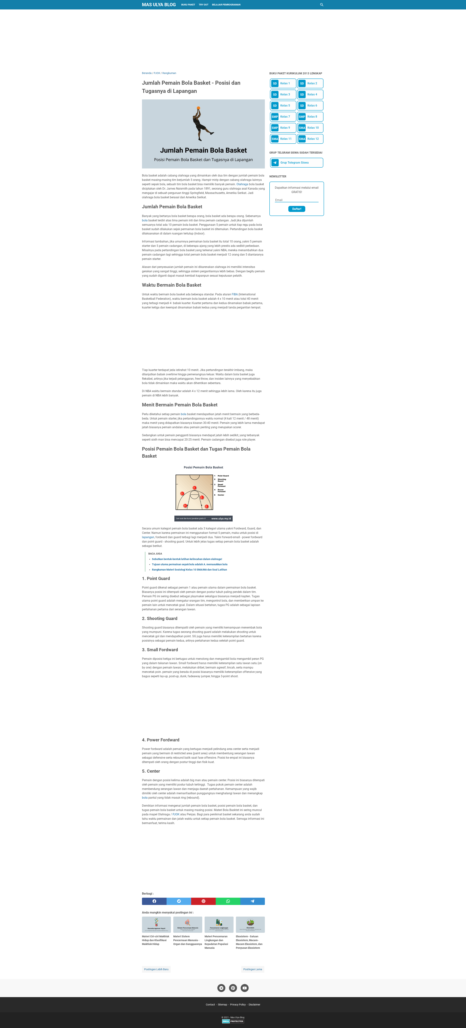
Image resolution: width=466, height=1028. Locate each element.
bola (145, 220)
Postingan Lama (252, 969)
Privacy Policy (238, 1004)
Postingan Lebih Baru (156, 969)
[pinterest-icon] (233, 988)
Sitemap (222, 1004)
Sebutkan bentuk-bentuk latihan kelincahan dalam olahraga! (187, 559)
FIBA (235, 294)
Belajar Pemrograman (226, 4)
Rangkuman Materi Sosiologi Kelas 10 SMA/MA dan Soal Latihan (189, 569)
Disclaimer (254, 1004)
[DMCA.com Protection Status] (233, 1022)
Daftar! (296, 209)
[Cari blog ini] (322, 5)
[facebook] (154, 901)
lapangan (148, 537)
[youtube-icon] (245, 988)
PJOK (176, 814)
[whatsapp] (228, 901)
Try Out (203, 4)
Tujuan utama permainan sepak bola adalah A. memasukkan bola (190, 564)
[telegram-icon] (221, 988)
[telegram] (252, 901)
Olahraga (242, 184)
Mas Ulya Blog (159, 4)
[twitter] (179, 901)
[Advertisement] (233, 40)
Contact (210, 1004)
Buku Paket (188, 4)
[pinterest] (203, 901)
